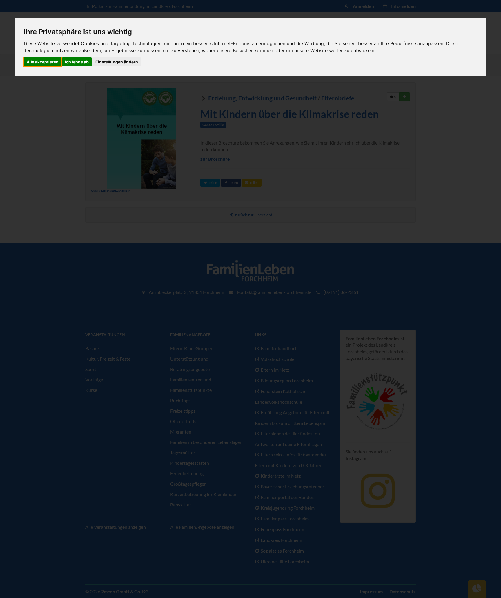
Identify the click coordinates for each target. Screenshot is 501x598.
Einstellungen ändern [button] (116, 61)
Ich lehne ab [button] (77, 61)
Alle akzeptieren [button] (43, 61)
